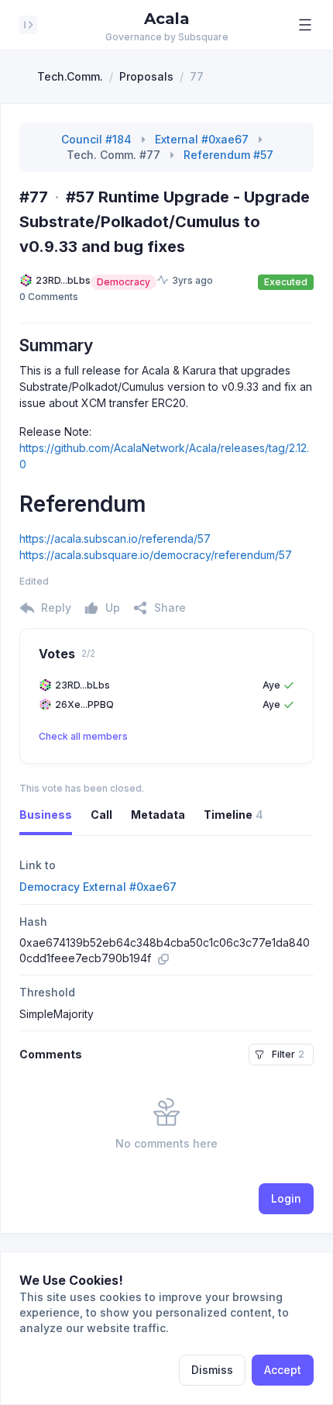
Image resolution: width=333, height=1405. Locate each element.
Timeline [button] (233, 814)
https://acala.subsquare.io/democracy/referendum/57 (155, 554)
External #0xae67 (202, 139)
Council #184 (96, 139)
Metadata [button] (158, 814)
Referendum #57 (228, 154)
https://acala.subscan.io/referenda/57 (115, 538)
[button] (305, 25)
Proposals (146, 76)
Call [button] (101, 814)
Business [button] (45, 814)
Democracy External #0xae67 (98, 886)
